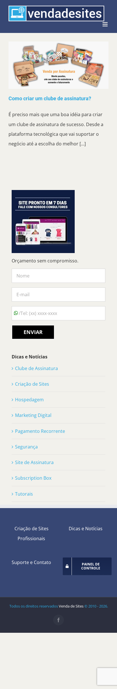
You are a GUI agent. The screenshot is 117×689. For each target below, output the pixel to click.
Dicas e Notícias (86, 528)
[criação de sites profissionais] (43, 195)
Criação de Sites (32, 384)
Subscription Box (33, 478)
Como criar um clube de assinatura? (50, 98)
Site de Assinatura (34, 462)
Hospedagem (29, 399)
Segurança (26, 447)
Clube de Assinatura (36, 368)
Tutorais (24, 494)
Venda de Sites (71, 606)
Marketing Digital (33, 415)
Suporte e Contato (31, 562)
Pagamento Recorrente (40, 431)
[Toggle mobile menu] (105, 24)
